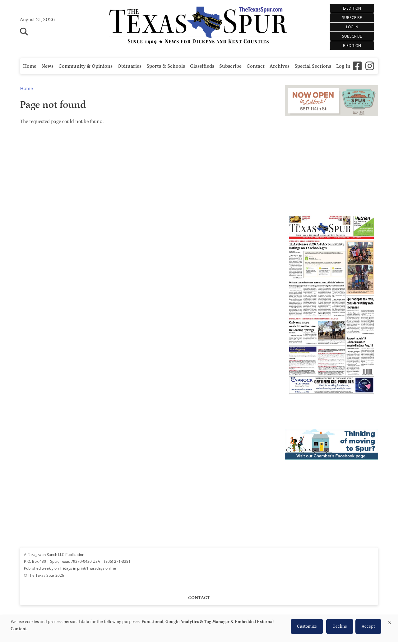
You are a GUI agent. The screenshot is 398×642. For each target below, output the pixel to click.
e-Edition (352, 45)
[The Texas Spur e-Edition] (331, 403)
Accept (368, 626)
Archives (279, 66)
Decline (339, 626)
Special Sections (312, 66)
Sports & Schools (165, 66)
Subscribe (352, 36)
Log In (352, 27)
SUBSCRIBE (352, 17)
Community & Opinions (85, 66)
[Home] (199, 26)
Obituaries (129, 66)
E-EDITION (352, 8)
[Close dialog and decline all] (389, 622)
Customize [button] (307, 626)
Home (29, 66)
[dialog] (199, 628)
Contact (256, 66)
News (47, 66)
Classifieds (202, 66)
